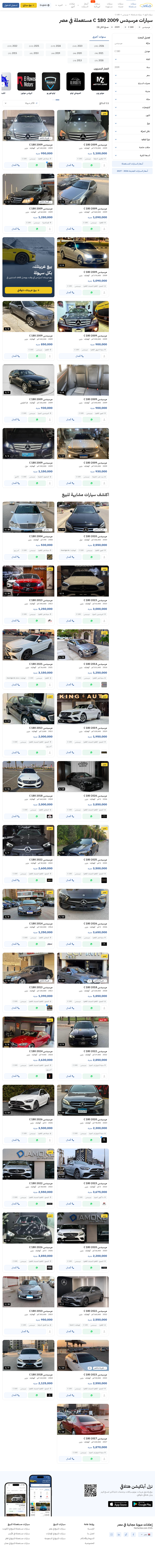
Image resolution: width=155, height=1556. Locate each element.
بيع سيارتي (27, 5)
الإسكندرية (46, 222)
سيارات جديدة (120, 5)
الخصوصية (89, 1543)
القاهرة (101, 222)
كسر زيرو (16, 550)
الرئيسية (91, 1528)
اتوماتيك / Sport (75, 1325)
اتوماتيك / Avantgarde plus (16, 678)
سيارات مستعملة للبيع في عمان (17, 1543)
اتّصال (68, 165)
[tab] (99, 37)
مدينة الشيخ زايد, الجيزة (96, 1065)
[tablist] (55, 37)
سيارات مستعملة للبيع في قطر (17, 1538)
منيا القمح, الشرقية (43, 1325)
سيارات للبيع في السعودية (55, 1538)
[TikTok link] (126, 1534)
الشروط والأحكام (87, 1538)
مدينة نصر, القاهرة (43, 158)
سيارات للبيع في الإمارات (56, 1533)
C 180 (79, 158)
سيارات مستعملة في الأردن (19, 1533)
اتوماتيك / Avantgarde (68, 550)
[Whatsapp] (91, 165)
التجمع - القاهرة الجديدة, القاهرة (94, 286)
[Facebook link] (133, 1534)
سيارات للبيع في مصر (57, 1528)
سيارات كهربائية (96, 5)
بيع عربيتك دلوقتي (27, 290)
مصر (145, 1534)
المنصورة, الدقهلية (43, 477)
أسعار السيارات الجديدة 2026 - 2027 (132, 171)
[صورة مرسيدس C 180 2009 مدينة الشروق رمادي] (83, 316)
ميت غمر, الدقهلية (98, 477)
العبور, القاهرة (99, 413)
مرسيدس (88, 158)
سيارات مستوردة (109, 5)
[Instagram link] (111, 1534)
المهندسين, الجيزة (43, 413)
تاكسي (17, 477)
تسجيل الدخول (10, 5)
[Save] (60, 113)
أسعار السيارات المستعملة (132, 163)
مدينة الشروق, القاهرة (97, 349)
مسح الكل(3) (103, 27)
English (43, 5)
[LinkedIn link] (118, 1534)
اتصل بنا (90, 1533)
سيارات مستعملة (132, 5)
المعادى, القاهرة (44, 810)
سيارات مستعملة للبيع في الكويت (16, 1528)
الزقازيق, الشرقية (99, 158)
